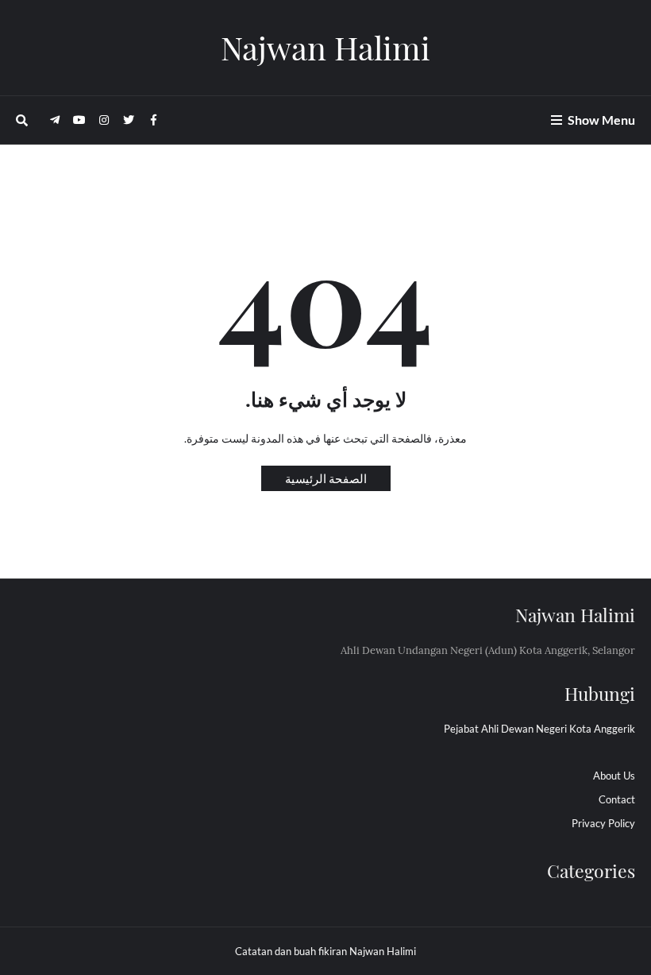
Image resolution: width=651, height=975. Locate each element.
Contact (617, 799)
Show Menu (601, 119)
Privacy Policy (603, 823)
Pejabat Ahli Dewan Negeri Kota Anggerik (539, 728)
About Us (614, 775)
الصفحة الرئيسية (326, 478)
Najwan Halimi (325, 47)
